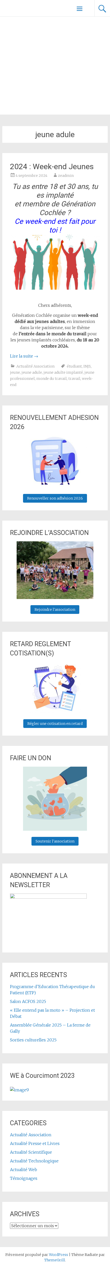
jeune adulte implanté (63, 372)
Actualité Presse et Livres (35, 1143)
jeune (15, 372)
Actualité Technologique (34, 1160)
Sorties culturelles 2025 (33, 1039)
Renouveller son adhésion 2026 (55, 498)
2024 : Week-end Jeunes (52, 166)
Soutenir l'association (55, 841)
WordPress (58, 1254)
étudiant (74, 366)
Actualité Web (23, 1169)
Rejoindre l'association (55, 609)
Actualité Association (35, 366)
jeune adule (31, 372)
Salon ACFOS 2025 (28, 1001)
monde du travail (51, 378)
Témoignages (23, 1178)
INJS (87, 366)
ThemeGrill (54, 1260)
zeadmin (66, 175)
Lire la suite (24, 356)
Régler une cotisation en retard (55, 723)
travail (74, 378)
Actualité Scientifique (31, 1152)
